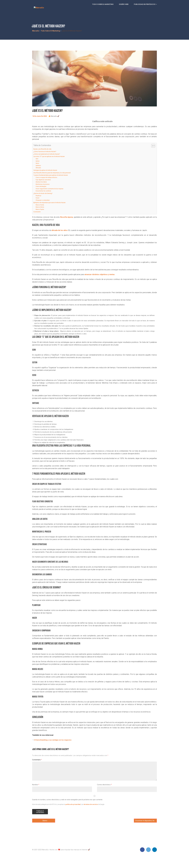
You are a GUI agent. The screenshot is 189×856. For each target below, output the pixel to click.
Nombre (35, 785)
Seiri (37, 159)
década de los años (60, 230)
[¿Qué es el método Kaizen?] (94, 78)
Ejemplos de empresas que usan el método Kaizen (49, 202)
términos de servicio (91, 804)
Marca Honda (40, 205)
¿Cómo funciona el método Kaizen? (44, 151)
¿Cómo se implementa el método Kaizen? (46, 154)
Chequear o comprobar (43, 200)
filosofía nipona (66, 217)
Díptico (44, 820)
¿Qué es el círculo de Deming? (42, 193)
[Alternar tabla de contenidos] (152, 146)
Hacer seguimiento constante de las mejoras (49, 188)
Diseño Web (123, 4)
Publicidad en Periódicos (145, 4)
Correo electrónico (104, 785)
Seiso (37, 163)
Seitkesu (38, 165)
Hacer (37, 198)
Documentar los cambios (43, 191)
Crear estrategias (41, 186)
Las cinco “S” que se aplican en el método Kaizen (49, 156)
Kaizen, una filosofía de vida (42, 149)
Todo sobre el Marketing (103, 4)
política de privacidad (73, 804)
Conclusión (37, 212)
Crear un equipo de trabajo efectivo (46, 177)
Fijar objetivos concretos (43, 180)
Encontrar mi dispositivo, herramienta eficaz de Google (146, 820)
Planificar (38, 195)
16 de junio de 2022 (39, 116)
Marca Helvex (40, 207)
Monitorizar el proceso (42, 184)
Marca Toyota (40, 209)
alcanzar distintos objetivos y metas (100, 274)
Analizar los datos (41, 182)
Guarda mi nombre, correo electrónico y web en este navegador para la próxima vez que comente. (67, 800)
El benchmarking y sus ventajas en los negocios (52, 740)
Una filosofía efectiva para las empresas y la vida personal (52, 173)
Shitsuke (38, 168)
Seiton (37, 161)
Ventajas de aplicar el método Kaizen (45, 170)
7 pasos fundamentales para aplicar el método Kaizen (50, 175)
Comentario (37, 760)
